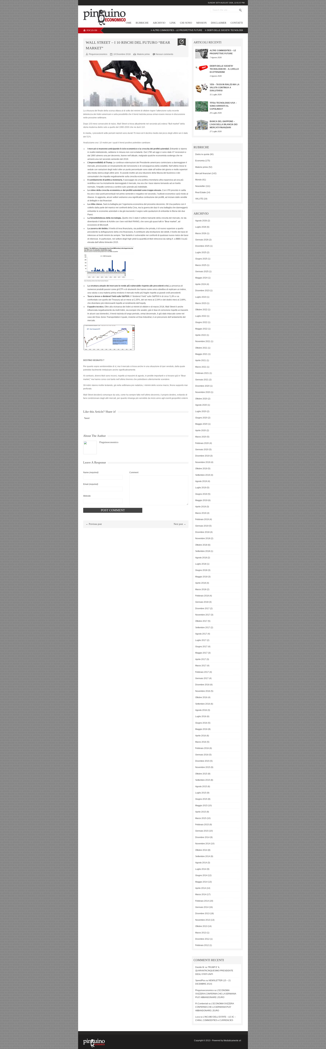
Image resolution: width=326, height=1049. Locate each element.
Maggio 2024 (201, 278)
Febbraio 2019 (202, 519)
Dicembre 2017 (202, 608)
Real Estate (200, 192)
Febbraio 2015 (202, 824)
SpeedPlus (200, 980)
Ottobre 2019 (201, 468)
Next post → (180, 524)
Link (173, 22)
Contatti (237, 22)
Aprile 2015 (200, 812)
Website (87, 496)
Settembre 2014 (202, 856)
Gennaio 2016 (202, 755)
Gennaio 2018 (202, 602)
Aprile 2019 (200, 506)
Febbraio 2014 (202, 901)
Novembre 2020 (202, 392)
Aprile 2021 (200, 360)
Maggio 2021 (201, 354)
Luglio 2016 (200, 716)
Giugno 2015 (201, 799)
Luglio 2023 (200, 297)
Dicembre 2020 (202, 386)
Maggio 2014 (201, 882)
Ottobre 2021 (201, 348)
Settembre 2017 (202, 627)
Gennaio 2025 (202, 271)
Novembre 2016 (202, 691)
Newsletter (200, 186)
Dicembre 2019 (202, 456)
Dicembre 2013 (202, 913)
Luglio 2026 (200, 227)
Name (90, 472)
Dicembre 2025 (202, 246)
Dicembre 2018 (202, 532)
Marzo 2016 (200, 742)
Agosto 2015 (201, 786)
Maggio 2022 (201, 329)
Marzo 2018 (200, 589)
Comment (133, 472)
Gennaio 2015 (202, 831)
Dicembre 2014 (202, 837)
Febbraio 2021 (202, 373)
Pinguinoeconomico (108, 442)
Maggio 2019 (201, 500)
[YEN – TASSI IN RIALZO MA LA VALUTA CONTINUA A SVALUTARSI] (201, 88)
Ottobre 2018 (201, 545)
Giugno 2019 (201, 494)
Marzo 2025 (200, 265)
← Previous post (94, 524)
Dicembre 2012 (202, 939)
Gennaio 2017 (202, 678)
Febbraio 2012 (202, 945)
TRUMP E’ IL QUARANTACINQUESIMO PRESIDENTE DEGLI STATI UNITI (214, 970)
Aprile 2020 (200, 430)
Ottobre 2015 (201, 774)
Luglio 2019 (200, 487)
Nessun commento (164, 54)
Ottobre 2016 (201, 697)
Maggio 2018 (201, 577)
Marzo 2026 (200, 233)
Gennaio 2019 (202, 526)
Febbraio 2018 (202, 596)
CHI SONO (186, 22)
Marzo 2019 (200, 513)
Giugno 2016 (201, 723)
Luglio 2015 (200, 793)
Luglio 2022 (200, 316)
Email (90, 484)
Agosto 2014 (201, 862)
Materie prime (143, 54)
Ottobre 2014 (201, 850)
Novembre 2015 (202, 767)
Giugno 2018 (201, 570)
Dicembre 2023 (202, 290)
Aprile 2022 (200, 335)
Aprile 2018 (200, 583)
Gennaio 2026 (202, 240)
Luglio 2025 (200, 252)
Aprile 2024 (200, 284)
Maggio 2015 (201, 805)
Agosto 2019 (201, 481)
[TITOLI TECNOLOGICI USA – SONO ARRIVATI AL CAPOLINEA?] (201, 106)
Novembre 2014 (202, 843)
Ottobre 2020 (201, 398)
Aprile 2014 (200, 888)
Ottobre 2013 (201, 926)
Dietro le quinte (202, 154)
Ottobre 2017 (201, 621)
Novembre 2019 (202, 462)
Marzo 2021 (200, 367)
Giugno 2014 (201, 875)
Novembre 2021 (202, 341)
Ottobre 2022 (201, 309)
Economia (200, 160)
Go (240, 10)
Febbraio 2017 (202, 672)
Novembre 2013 (202, 920)
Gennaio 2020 (202, 449)
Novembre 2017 (202, 615)
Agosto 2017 (201, 634)
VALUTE (199, 199)
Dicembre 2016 (202, 684)
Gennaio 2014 (202, 907)
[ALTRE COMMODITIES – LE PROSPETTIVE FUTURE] (201, 53)
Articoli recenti (207, 42)
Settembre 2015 (202, 780)
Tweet (86, 418)
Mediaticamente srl (232, 1040)
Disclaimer (218, 22)
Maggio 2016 (201, 729)
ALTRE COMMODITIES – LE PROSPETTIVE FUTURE (152, 30)
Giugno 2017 (201, 646)
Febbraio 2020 (202, 443)
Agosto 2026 (201, 220)
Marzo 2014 (200, 894)
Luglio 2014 (200, 869)
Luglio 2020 (200, 411)
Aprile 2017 (200, 659)
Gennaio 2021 (202, 379)
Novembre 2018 (202, 538)
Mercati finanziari (203, 173)
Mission (201, 22)
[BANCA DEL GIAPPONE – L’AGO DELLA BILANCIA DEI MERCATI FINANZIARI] (201, 125)
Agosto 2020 (201, 405)
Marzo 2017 (200, 665)
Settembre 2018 (202, 551)
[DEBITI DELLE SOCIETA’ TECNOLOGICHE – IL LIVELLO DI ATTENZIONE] (201, 67)
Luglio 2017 (200, 640)
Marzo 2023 (200, 303)
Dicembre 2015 (202, 761)
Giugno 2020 (201, 418)
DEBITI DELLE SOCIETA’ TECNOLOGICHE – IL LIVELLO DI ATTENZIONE (216, 30)
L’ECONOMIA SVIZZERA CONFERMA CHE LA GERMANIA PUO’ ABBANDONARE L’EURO (215, 994)
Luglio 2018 (200, 564)
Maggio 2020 (201, 424)
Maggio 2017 (201, 653)
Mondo (198, 180)
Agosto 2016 (201, 710)
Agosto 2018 (201, 557)
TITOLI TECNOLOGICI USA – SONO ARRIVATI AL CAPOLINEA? (223, 106)
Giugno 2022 (201, 322)
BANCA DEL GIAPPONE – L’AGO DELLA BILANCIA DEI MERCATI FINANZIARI (223, 124)
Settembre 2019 (202, 475)
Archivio (159, 22)
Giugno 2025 (201, 259)
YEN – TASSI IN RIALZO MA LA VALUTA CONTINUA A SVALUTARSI (224, 87)
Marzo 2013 (200, 933)
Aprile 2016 (200, 735)
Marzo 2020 (200, 437)
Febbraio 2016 (202, 748)
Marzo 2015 (200, 818)
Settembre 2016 (202, 704)
